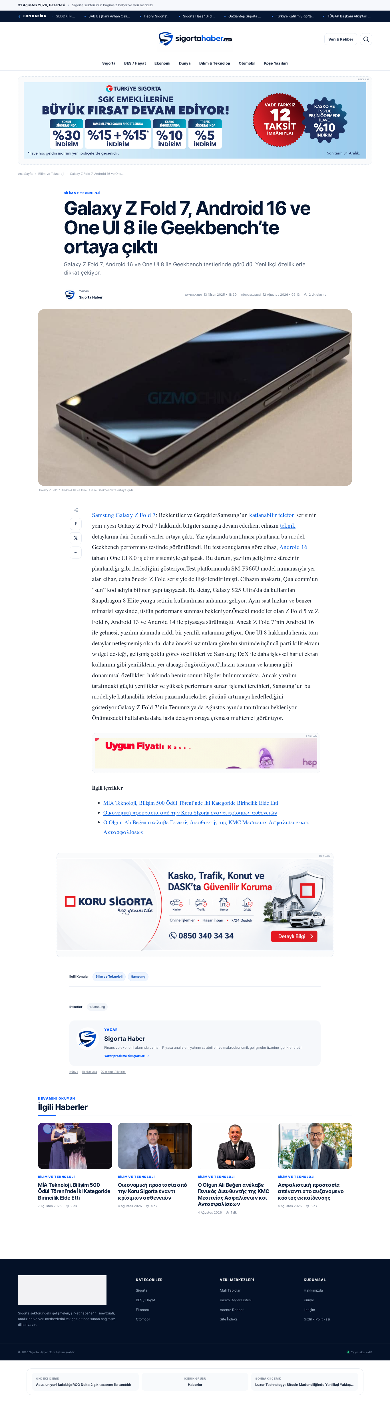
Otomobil (247, 63)
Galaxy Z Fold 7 (136, 515)
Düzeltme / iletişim (113, 1071)
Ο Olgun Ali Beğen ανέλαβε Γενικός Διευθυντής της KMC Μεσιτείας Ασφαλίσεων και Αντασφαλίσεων (234, 1194)
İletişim (309, 1310)
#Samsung (97, 1007)
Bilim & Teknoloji (214, 63)
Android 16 (293, 547)
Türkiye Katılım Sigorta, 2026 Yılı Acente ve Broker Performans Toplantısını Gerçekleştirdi (295, 16)
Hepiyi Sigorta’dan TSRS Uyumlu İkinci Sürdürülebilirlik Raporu (157, 16)
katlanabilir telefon (272, 515)
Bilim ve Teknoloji (51, 174)
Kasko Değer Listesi (236, 1300)
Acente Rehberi (232, 1310)
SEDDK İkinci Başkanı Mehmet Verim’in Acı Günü (66, 16)
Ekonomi (162, 63)
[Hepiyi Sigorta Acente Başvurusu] (206, 753)
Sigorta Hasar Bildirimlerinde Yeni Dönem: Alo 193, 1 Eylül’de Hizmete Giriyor (199, 16)
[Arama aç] (366, 39)
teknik (287, 525)
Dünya (185, 63)
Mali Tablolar (230, 1290)
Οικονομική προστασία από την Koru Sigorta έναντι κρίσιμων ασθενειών (190, 812)
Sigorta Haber (90, 297)
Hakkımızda (89, 1071)
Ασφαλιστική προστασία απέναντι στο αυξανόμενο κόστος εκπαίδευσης (310, 1191)
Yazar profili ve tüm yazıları (124, 1056)
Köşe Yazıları (276, 63)
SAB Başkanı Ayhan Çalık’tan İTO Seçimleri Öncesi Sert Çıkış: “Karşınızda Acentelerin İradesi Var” (110, 16)
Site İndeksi (229, 1319)
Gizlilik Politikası (317, 1319)
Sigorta (109, 63)
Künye (73, 1071)
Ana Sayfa (25, 174)
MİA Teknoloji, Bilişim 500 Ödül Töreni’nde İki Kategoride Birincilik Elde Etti (190, 802)
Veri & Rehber (340, 39)
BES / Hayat (135, 63)
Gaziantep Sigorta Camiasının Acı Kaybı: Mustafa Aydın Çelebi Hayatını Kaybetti (245, 16)
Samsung (103, 515)
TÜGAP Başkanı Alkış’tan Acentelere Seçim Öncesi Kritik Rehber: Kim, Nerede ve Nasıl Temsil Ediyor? (349, 16)
